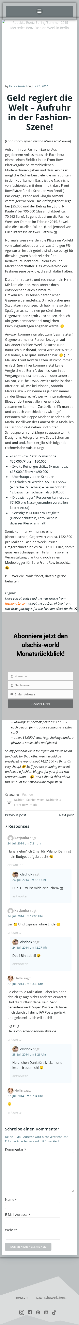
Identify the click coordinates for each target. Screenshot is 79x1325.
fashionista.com (16, 603)
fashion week (35, 800)
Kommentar (15, 1149)
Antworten (15, 865)
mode (33, 805)
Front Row (21, 805)
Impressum (20, 1297)
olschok (26, 874)
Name (11, 1199)
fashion (19, 800)
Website (11, 1230)
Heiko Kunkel (18, 86)
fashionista (53, 800)
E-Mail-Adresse (17, 1214)
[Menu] (39, 11)
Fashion (27, 794)
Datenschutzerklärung (51, 1297)
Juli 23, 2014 (40, 86)
